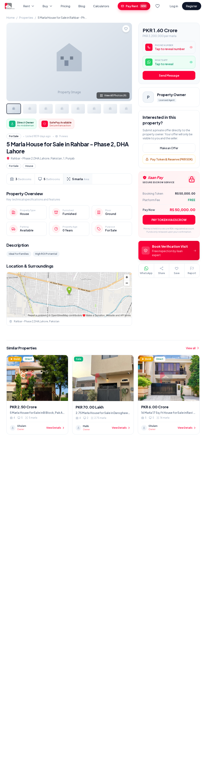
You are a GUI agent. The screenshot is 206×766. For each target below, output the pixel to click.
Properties (26, 17)
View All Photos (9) (115, 95)
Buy (45, 6)
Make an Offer (169, 148)
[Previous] (13, 62)
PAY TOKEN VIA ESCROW (168, 220)
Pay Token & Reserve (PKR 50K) (171, 159)
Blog (81, 6)
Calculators (101, 6)
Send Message (169, 75)
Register (191, 6)
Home (10, 17)
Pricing (65, 6)
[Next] (126, 62)
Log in (174, 6)
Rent (26, 6)
